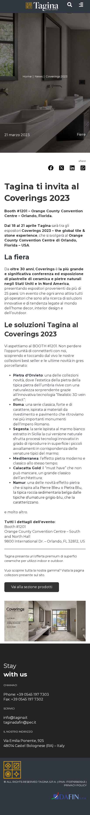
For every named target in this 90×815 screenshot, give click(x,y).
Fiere (81, 134)
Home (28, 76)
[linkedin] (72, 168)
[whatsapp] (83, 168)
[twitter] (61, 168)
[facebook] (51, 168)
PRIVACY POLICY (75, 785)
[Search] (69, 6)
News (39, 76)
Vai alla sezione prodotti (31, 587)
